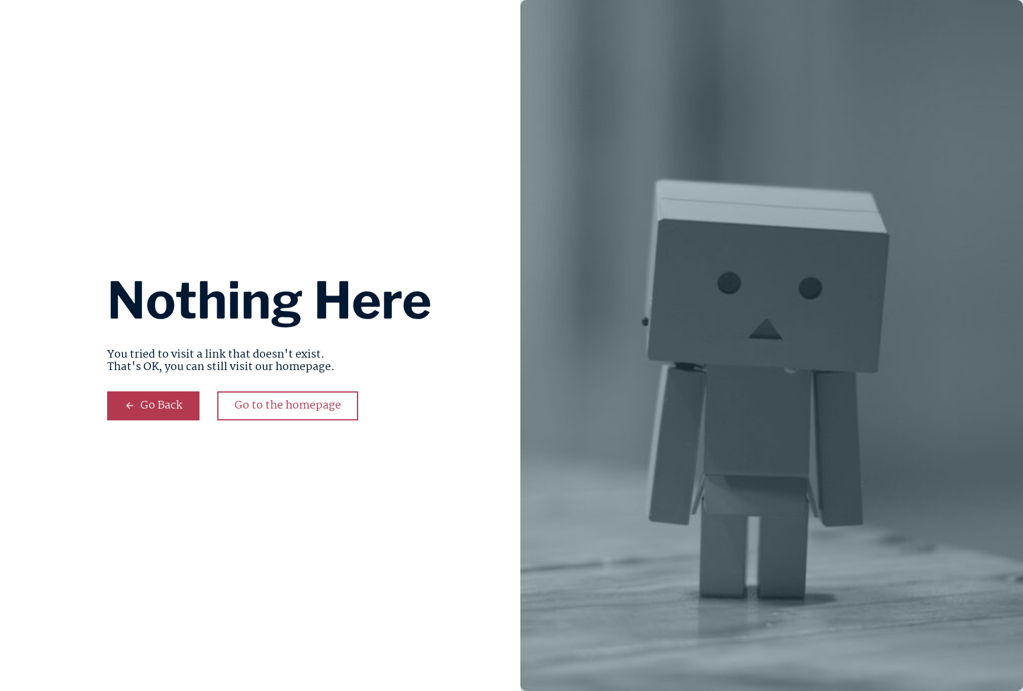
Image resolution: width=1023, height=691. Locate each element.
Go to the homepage (287, 405)
